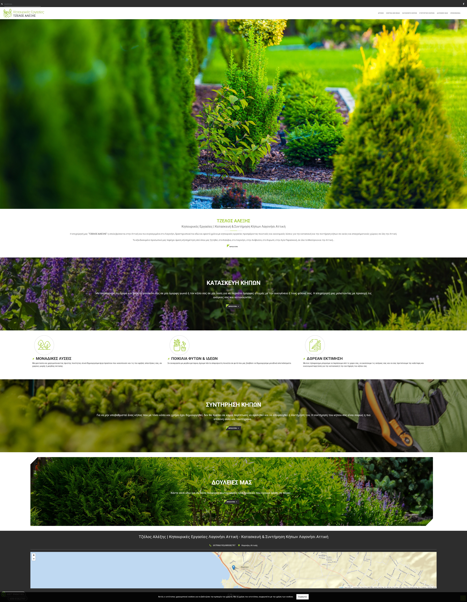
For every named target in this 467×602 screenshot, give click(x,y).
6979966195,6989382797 (224, 545)
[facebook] (463, 3)
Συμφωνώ (302, 597)
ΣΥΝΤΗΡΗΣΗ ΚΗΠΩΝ (426, 13)
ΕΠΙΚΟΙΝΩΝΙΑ (455, 13)
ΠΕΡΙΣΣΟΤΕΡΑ (233, 246)
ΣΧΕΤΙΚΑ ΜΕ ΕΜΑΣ (393, 13)
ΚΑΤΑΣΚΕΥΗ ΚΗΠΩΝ (409, 13)
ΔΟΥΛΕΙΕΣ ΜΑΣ (442, 13)
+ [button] (34, 555)
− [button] (34, 558)
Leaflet (341, 587)
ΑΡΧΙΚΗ (381, 13)
